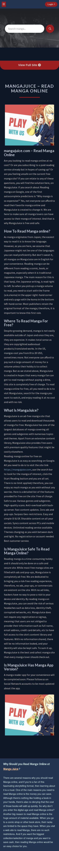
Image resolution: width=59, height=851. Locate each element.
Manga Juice (10, 769)
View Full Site (28, 65)
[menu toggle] (4, 4)
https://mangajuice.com (17, 469)
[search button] (50, 29)
